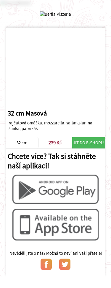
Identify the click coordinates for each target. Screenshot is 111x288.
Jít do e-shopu (88, 142)
